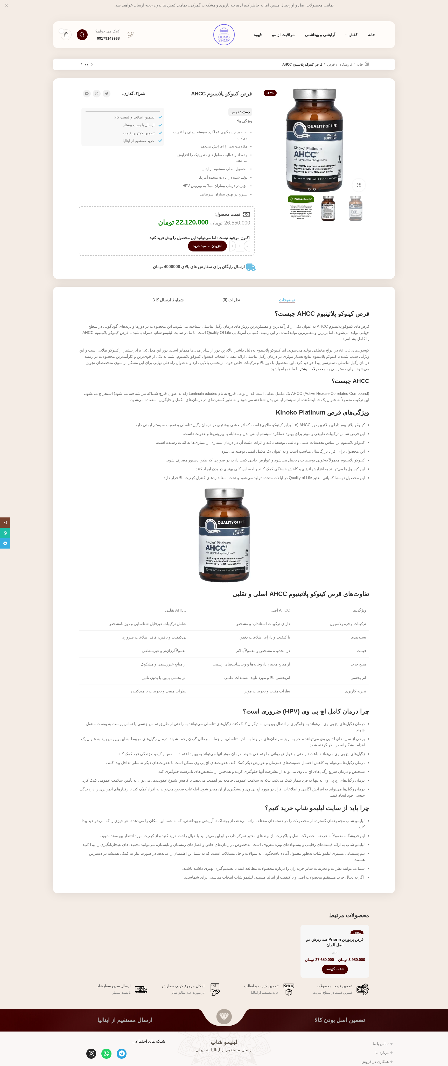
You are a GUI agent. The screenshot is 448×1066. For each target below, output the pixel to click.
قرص (330, 64)
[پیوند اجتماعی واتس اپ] (97, 93)
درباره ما (382, 1052)
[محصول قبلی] (91, 64)
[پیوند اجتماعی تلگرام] (87, 93)
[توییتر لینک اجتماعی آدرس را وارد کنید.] (106, 93)
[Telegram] (122, 1053)
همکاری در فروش (375, 1062)
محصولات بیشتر (312, 369)
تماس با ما (381, 1044)
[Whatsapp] (106, 1053)
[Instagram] (91, 1053)
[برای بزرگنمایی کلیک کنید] (358, 185)
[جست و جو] (82, 35)
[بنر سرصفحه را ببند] (6, 5)
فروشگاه (345, 64)
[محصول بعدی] (81, 64)
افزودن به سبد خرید (207, 246)
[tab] (287, 299)
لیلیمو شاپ (224, 1042)
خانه (359, 64)
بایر (335, 952)
